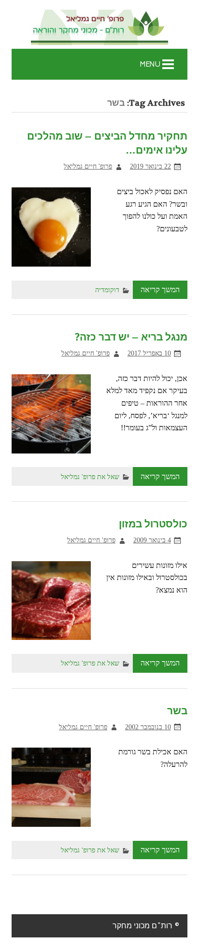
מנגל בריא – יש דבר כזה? (131, 337)
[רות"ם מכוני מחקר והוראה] (99, 28)
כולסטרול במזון (153, 524)
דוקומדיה (107, 290)
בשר (177, 711)
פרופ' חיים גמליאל (88, 166)
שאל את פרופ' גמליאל (90, 477)
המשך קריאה (160, 289)
